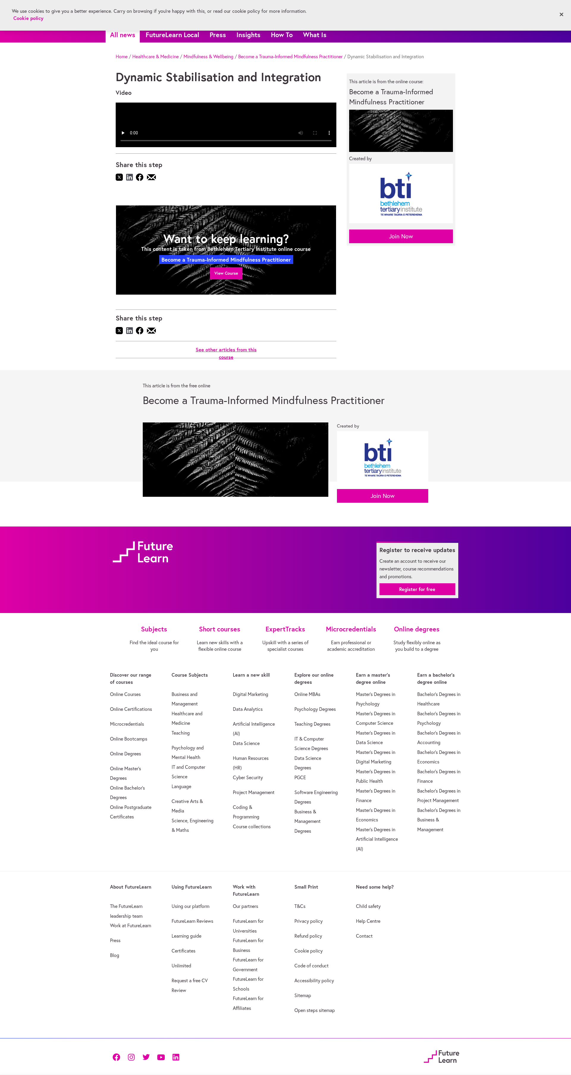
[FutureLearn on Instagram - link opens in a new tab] (131, 1057)
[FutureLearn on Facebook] (118, 1057)
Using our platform (190, 906)
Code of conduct (311, 966)
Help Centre (368, 921)
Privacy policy (308, 921)
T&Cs (299, 906)
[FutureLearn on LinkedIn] (175, 1057)
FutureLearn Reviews (192, 921)
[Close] (561, 14)
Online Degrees (125, 754)
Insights (248, 34)
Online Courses (125, 694)
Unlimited (181, 966)
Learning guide (186, 936)
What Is (315, 34)
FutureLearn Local (172, 34)
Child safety (368, 906)
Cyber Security (248, 777)
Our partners (245, 906)
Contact (364, 936)
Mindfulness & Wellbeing (208, 56)
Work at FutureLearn (130, 925)
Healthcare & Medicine (155, 56)
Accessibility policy (314, 980)
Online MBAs (307, 694)
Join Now (401, 236)
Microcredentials (127, 724)
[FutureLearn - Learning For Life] (441, 1056)
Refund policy (308, 936)
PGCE (300, 777)
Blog (114, 955)
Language (181, 786)
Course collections (252, 826)
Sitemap (302, 995)
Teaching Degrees (312, 724)
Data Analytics (248, 709)
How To (282, 34)
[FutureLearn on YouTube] (160, 1057)
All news (122, 34)
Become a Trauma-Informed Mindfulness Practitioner (290, 56)
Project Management (253, 792)
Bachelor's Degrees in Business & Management (438, 819)
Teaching (181, 733)
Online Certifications (131, 709)
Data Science (246, 743)
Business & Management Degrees (307, 821)
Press (218, 34)
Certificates (183, 951)
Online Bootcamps (128, 739)
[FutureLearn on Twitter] (146, 1057)
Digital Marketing (250, 694)
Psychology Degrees (315, 709)
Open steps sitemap (314, 1010)
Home (122, 56)
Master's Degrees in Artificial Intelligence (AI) (377, 839)
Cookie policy (308, 951)
